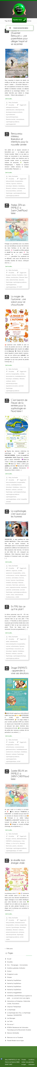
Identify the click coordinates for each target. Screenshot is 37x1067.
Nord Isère (15, 585)
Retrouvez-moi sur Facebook (15, 1037)
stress (12, 594)
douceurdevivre (10, 376)
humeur (8, 580)
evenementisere (19, 747)
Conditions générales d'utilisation (32, 1062)
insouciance (17, 649)
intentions (19, 183)
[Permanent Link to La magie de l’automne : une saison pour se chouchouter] (19, 300)
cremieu (22, 374)
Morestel (8, 188)
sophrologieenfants (11, 284)
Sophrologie (9, 193)
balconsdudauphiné (11, 644)
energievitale (23, 925)
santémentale (15, 590)
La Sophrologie (11, 1010)
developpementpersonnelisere (14, 112)
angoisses (14, 570)
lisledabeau (21, 186)
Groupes (9, 977)
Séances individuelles (13, 1033)
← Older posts (9, 948)
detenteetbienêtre (21, 839)
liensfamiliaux (15, 277)
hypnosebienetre (10, 114)
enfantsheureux (10, 747)
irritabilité (8, 582)
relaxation (21, 280)
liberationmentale (10, 119)
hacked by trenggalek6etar (14, 992)
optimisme (22, 585)
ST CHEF (19, 287)
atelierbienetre (14, 641)
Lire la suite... (9, 99)
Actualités (11, 105)
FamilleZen (20, 275)
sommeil (22, 590)
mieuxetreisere (20, 119)
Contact (9, 971)
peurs (7, 587)
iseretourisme (9, 752)
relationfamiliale (13, 280)
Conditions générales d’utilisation (16, 968)
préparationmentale (15, 587)
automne (8, 374)
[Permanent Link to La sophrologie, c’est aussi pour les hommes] (19, 513)
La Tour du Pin (15, 843)
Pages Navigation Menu (20, 28)
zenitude (8, 501)
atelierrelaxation (10, 110)
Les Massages (11, 1018)
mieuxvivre (23, 487)
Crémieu (8, 183)
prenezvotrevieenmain (12, 932)
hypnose (13, 183)
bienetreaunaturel (20, 922)
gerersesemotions (11, 749)
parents (14, 846)
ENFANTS (9, 841)
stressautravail (19, 594)
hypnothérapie (20, 580)
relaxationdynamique (11, 383)
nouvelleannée (21, 188)
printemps (21, 932)
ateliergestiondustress (12, 107)
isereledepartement (20, 376)
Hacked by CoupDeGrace (14, 980)
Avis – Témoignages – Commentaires (17, 965)
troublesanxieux (10, 597)
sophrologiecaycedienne (12, 122)
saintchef (19, 191)
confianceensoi (10, 575)
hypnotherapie (10, 649)
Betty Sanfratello (13, 102)
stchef (18, 499)
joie (23, 649)
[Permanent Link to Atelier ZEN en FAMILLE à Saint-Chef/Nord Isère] (19, 209)
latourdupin (9, 186)
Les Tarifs (10, 1021)
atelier (7, 641)
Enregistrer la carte (12, 974)
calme (23, 573)
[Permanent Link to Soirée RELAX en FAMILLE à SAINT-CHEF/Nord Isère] (20, 774)
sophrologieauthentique (19, 193)
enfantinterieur (15, 646)
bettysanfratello (10, 181)
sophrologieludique (11, 287)
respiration (24, 587)
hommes (21, 578)
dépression (23, 575)
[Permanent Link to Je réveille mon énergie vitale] (18, 861)
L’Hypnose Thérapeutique (14, 1006)
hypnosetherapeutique (12, 117)
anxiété (20, 570)
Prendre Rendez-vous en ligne (15, 1040)
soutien (8, 594)
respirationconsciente (12, 386)
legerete (15, 651)
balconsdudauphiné (11, 482)
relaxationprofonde (11, 934)
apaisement (9, 573)
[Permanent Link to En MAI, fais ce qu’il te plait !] (18, 607)
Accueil (9, 959)
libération (15, 186)
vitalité (17, 597)
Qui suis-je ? (10, 1024)
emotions (8, 578)
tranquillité (24, 499)
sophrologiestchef (11, 124)
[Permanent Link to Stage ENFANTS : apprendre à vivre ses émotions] (20, 670)
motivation (9, 585)
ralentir (13, 381)
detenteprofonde (19, 110)
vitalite (8, 939)
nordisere (14, 188)
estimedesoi (15, 578)
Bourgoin (8, 275)
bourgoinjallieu (19, 181)
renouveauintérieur (11, 191)
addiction (8, 570)
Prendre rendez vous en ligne (25, 1062)
